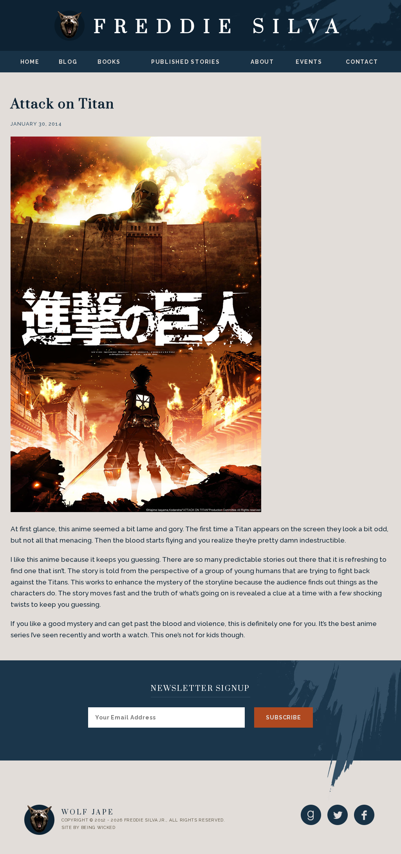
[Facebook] (364, 814)
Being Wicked (98, 827)
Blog (68, 62)
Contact (362, 62)
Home (30, 62)
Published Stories (185, 62)
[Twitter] (337, 814)
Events (309, 62)
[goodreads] (311, 814)
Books (109, 62)
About (262, 62)
